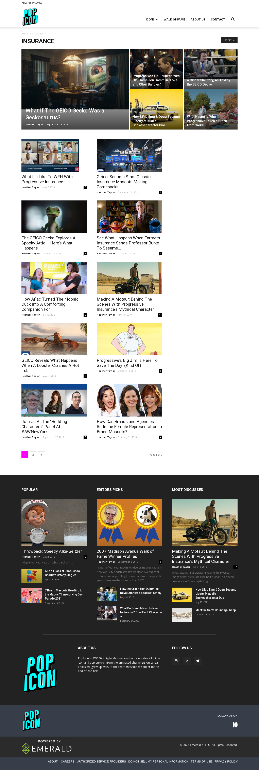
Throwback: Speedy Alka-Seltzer (51, 551)
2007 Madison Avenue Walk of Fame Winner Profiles (125, 554)
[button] (233, 20)
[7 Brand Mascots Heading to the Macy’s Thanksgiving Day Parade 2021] (31, 595)
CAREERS (67, 761)
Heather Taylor (34, 124)
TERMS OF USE (201, 761)
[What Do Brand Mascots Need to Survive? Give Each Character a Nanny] (107, 613)
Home (25, 33)
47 (160, 314)
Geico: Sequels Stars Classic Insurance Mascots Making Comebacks (124, 181)
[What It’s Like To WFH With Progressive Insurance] (54, 155)
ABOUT (53, 761)
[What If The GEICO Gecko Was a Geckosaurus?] (75, 79)
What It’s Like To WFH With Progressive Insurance (47, 179)
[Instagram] (176, 661)
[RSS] (187, 661)
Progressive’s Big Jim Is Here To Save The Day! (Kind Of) (127, 363)
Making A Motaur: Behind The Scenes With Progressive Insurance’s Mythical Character (125, 304)
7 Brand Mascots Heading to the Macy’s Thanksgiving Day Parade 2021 (64, 594)
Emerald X (196, 744)
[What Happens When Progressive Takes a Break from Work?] (211, 109)
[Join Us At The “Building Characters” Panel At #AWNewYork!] (54, 400)
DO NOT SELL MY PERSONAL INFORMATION (158, 761)
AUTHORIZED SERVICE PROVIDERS (101, 761)
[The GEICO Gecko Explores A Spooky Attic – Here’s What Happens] (54, 216)
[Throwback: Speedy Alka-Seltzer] (54, 522)
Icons (150, 19)
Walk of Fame (174, 19)
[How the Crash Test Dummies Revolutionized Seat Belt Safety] (107, 594)
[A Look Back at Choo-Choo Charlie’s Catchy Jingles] (31, 576)
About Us (198, 19)
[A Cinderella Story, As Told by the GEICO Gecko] (211, 64)
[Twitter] (198, 661)
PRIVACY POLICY (226, 761)
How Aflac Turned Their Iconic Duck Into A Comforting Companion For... (50, 304)
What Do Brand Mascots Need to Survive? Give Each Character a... (141, 612)
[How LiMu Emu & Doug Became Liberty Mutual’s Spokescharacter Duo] (156, 109)
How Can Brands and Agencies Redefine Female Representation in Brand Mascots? (129, 426)
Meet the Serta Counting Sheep (215, 610)
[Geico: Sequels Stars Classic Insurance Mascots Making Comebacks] (129, 155)
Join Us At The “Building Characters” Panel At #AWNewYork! (44, 426)
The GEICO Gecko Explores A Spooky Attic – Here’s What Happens (48, 243)
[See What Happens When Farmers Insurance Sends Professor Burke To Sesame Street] (129, 216)
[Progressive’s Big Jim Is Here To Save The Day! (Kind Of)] (129, 339)
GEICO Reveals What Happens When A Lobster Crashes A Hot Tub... (50, 365)
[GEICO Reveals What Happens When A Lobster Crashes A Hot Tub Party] (54, 339)
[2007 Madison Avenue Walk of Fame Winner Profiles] (129, 522)
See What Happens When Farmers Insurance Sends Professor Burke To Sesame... (128, 243)
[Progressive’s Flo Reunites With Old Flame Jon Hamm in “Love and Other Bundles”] (156, 69)
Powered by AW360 (31, 2)
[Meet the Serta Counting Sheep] (182, 615)
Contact (218, 19)
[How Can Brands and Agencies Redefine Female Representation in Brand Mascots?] (129, 400)
